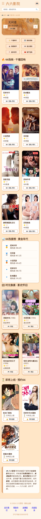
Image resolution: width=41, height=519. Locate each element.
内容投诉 (34, 508)
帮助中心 (15, 508)
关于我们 (6, 508)
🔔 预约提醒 (10, 419)
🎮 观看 (12, 28)
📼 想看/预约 (10, 101)
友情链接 (25, 508)
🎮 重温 (10, 326)
